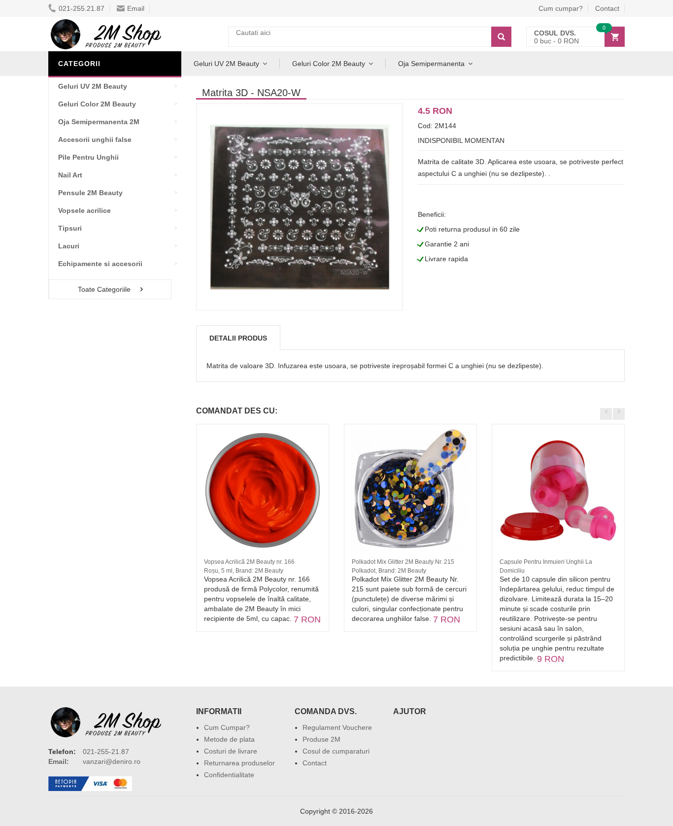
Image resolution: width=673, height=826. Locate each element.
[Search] (501, 37)
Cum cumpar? (560, 8)
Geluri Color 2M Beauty (328, 64)
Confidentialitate (229, 775)
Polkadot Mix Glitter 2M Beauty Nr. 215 (403, 561)
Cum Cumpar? (227, 727)
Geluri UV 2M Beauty (226, 64)
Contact (607, 8)
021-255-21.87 (106, 752)
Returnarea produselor (239, 763)
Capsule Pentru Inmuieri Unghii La (546, 561)
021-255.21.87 (81, 8)
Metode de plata (229, 739)
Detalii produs (238, 338)
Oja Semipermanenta (431, 64)
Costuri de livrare (230, 751)
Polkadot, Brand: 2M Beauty (389, 570)
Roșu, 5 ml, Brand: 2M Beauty (243, 570)
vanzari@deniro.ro (111, 761)
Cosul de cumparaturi (336, 751)
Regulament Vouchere (337, 727)
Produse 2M (321, 739)
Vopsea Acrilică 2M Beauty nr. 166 (249, 561)
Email (135, 8)
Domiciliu (512, 570)
